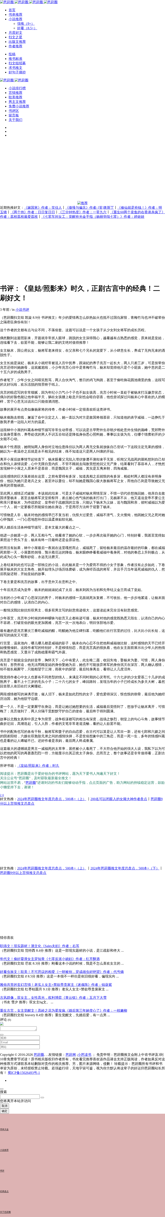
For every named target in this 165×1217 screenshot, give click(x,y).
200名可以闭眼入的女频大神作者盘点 (118, 799)
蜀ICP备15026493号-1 (24, 1073)
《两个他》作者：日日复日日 (32, 212)
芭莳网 (71, 1054)
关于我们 (15, 120)
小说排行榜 (17, 88)
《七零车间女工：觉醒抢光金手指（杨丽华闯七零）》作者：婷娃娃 (92, 216)
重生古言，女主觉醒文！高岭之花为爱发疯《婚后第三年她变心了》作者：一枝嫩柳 (63, 1010)
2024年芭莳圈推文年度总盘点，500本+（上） (51, 799)
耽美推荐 (15, 97)
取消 (4, 1105)
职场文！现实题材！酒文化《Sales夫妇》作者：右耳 (39, 946)
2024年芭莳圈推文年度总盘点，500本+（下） (124, 868)
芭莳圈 (31, 782)
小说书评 (22, 309)
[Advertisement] (82, 171)
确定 (4, 1111)
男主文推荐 (17, 102)
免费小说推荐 (19, 106)
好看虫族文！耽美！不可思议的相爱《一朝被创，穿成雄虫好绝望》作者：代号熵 (62, 972)
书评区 (14, 111)
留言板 (14, 115)
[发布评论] (1, 1034)
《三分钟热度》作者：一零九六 (82, 212)
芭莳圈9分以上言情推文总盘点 (23, 873)
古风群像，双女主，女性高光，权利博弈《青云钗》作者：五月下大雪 (53, 997)
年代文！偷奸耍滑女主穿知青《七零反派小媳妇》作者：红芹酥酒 (50, 959)
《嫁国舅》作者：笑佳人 (43, 207)
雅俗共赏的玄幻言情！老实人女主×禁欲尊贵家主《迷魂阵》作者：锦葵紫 (56, 985)
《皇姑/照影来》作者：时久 (38, 765)
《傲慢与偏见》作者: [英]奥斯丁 (89, 207)
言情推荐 (15, 92)
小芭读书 (84, 1054)
